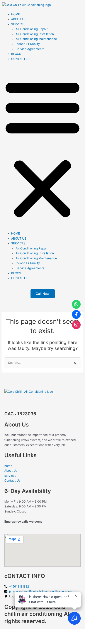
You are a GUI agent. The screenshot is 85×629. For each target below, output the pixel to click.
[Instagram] (76, 324)
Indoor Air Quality (28, 44)
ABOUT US (18, 19)
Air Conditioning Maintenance (36, 39)
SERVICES (18, 24)
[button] (42, 148)
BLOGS (16, 54)
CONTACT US (21, 59)
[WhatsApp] (76, 304)
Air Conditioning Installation (35, 34)
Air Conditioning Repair (32, 29)
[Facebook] (76, 314)
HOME (15, 14)
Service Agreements (30, 49)
